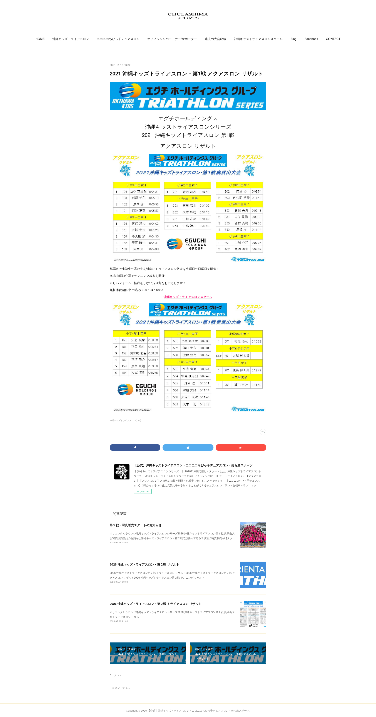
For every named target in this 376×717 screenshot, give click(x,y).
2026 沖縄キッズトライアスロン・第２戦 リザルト (144, 564)
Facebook (311, 39)
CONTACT (333, 39)
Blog (293, 39)
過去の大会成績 (215, 39)
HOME (40, 39)
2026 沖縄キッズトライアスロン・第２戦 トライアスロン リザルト (155, 603)
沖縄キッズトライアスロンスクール (258, 39)
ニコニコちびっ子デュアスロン (118, 39)
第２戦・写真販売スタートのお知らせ (135, 525)
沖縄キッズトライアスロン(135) (125, 420)
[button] (40, 38)
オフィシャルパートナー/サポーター (172, 39)
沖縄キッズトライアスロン (70, 39)
